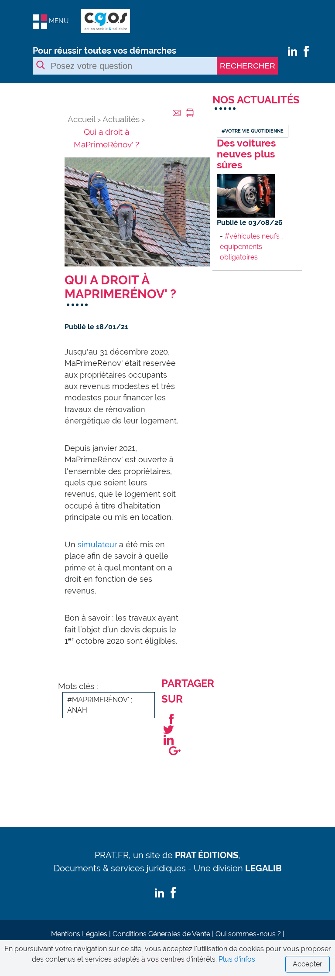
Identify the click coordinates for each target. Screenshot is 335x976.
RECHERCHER (247, 65)
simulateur (97, 544)
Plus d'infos (237, 959)
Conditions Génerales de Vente (161, 934)
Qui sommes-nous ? (248, 934)
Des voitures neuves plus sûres (246, 154)
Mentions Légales (79, 934)
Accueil (82, 119)
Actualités (121, 119)
